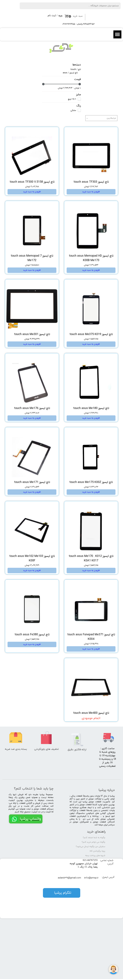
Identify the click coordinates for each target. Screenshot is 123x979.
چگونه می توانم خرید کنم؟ (93, 842)
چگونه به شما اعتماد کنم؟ (94, 837)
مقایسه (109, 131)
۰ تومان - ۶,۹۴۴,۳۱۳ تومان (69, 88)
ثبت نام (52, 15)
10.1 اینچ (72, 99)
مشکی (73, 110)
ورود (60, 15)
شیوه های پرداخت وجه (95, 855)
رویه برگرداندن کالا (97, 851)
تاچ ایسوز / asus (70, 72)
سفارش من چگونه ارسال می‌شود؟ (90, 846)
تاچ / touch (76, 69)
